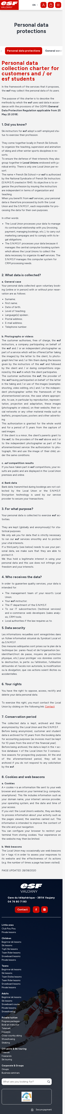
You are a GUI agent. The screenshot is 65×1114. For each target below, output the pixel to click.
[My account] (43, 5)
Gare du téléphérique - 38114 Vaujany (31, 897)
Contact (50, 706)
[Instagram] (44, 909)
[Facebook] (36, 909)
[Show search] (32, 98)
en (34, 5)
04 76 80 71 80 (17, 901)
